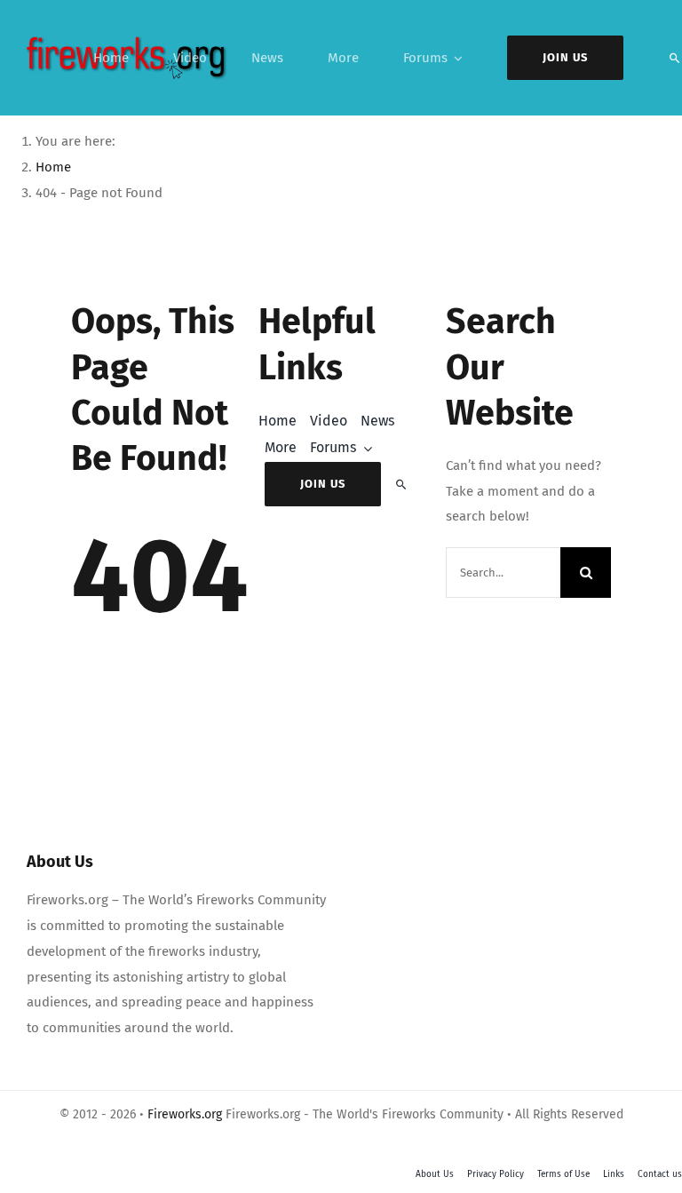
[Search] (675, 58)
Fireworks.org (184, 1114)
